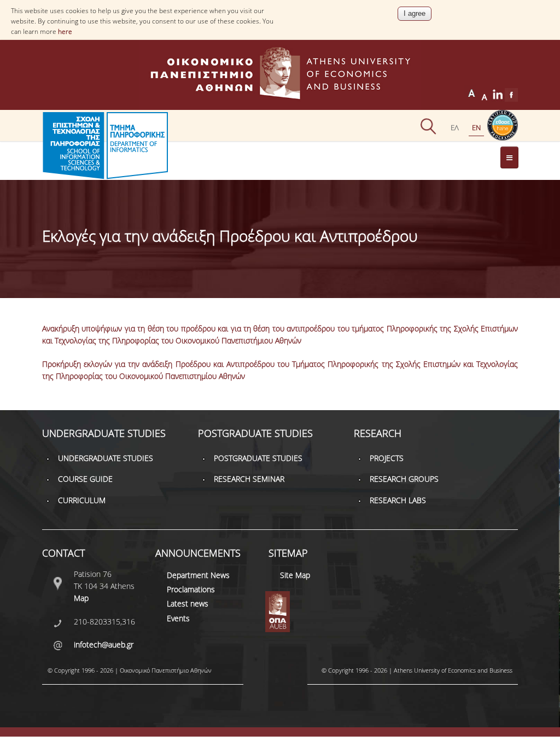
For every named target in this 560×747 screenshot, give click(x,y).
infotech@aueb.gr (103, 644)
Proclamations (191, 589)
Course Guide (85, 479)
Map (81, 598)
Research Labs (398, 500)
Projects (387, 458)
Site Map (295, 575)
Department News (198, 575)
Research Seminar (249, 479)
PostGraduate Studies (258, 458)
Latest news (187, 603)
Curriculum (82, 500)
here (65, 31)
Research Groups (404, 479)
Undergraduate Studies (105, 458)
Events (178, 618)
